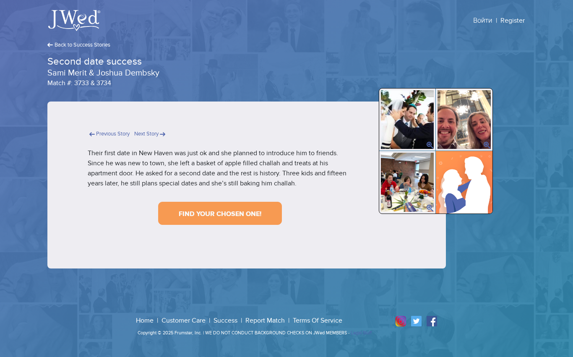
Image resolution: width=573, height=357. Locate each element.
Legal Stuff (361, 333)
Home (145, 320)
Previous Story (112, 133)
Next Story (147, 133)
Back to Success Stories (82, 45)
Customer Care (184, 320)
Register (512, 20)
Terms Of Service (317, 320)
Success (226, 320)
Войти (482, 20)
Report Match (265, 320)
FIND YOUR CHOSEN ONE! (220, 214)
